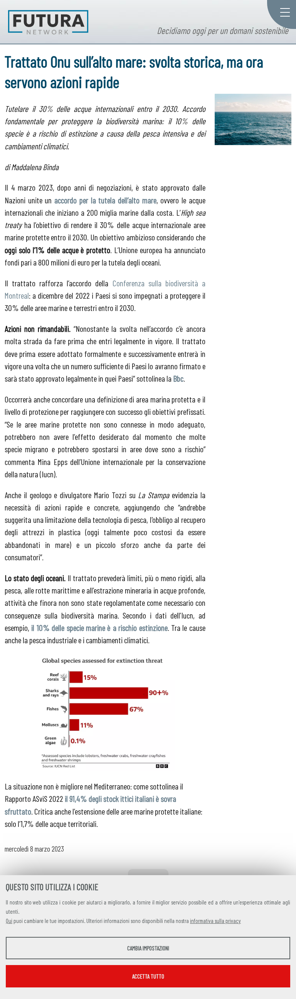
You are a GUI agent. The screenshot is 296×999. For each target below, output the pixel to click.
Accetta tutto (148, 976)
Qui (9, 920)
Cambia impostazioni (148, 948)
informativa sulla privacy (215, 920)
